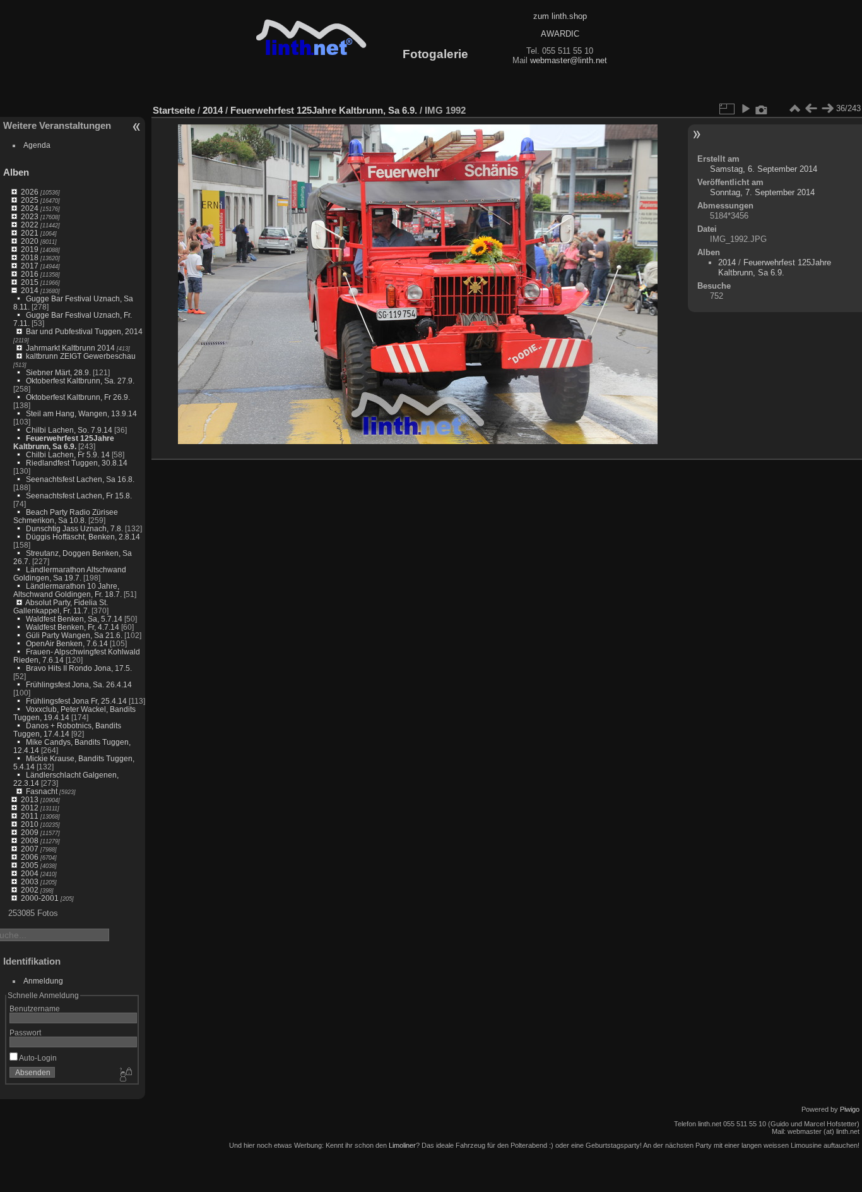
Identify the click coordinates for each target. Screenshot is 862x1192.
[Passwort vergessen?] (125, 1075)
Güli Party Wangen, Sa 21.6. (74, 635)
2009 (29, 832)
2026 (29, 192)
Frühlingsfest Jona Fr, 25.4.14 (76, 701)
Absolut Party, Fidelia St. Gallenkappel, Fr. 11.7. (60, 606)
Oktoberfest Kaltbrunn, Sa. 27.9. (80, 380)
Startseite (174, 110)
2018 (29, 257)
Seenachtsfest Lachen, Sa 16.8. (80, 479)
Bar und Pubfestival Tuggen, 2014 (84, 331)
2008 (29, 840)
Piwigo (849, 1109)
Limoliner (402, 1145)
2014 (29, 290)
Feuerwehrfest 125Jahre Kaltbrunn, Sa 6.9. (63, 442)
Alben (16, 172)
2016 (29, 274)
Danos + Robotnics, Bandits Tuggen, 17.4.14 (67, 729)
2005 (29, 865)
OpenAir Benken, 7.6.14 (67, 643)
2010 (29, 824)
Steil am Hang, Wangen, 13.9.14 (81, 413)
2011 (29, 816)
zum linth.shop (560, 16)
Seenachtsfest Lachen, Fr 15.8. (79, 495)
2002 (29, 890)
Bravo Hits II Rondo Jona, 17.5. (79, 668)
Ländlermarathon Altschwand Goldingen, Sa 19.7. (69, 573)
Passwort (25, 1032)
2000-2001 (40, 898)
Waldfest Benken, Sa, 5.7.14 (74, 619)
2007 (29, 849)
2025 (29, 200)
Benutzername (34, 1008)
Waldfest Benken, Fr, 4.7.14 (72, 627)
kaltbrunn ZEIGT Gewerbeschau (81, 356)
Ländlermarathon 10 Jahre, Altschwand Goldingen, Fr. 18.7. (67, 590)
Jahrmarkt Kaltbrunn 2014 (70, 348)
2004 (29, 873)
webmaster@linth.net (568, 60)
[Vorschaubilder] (794, 108)
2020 (29, 241)
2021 (29, 233)
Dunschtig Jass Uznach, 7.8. (74, 528)
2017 (29, 266)
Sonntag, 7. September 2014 (762, 192)
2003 (29, 881)
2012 (29, 808)
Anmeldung (43, 981)
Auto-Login (37, 1058)
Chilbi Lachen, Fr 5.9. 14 (68, 454)
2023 (29, 216)
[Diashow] (745, 108)
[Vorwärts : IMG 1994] (827, 108)
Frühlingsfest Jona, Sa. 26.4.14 (79, 684)
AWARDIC (560, 34)
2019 (29, 249)
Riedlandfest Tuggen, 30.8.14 (76, 463)
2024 (29, 208)
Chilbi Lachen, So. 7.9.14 (69, 430)
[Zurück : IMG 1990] (811, 108)
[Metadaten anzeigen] (761, 108)
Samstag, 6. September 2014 (763, 169)
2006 (29, 857)
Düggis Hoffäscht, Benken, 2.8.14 (83, 537)
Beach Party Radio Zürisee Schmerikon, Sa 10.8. (65, 516)
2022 (29, 224)
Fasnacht (41, 791)
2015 (29, 282)
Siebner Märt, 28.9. (58, 372)
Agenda (36, 145)
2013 (29, 799)
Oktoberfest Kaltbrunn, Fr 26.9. (78, 397)
